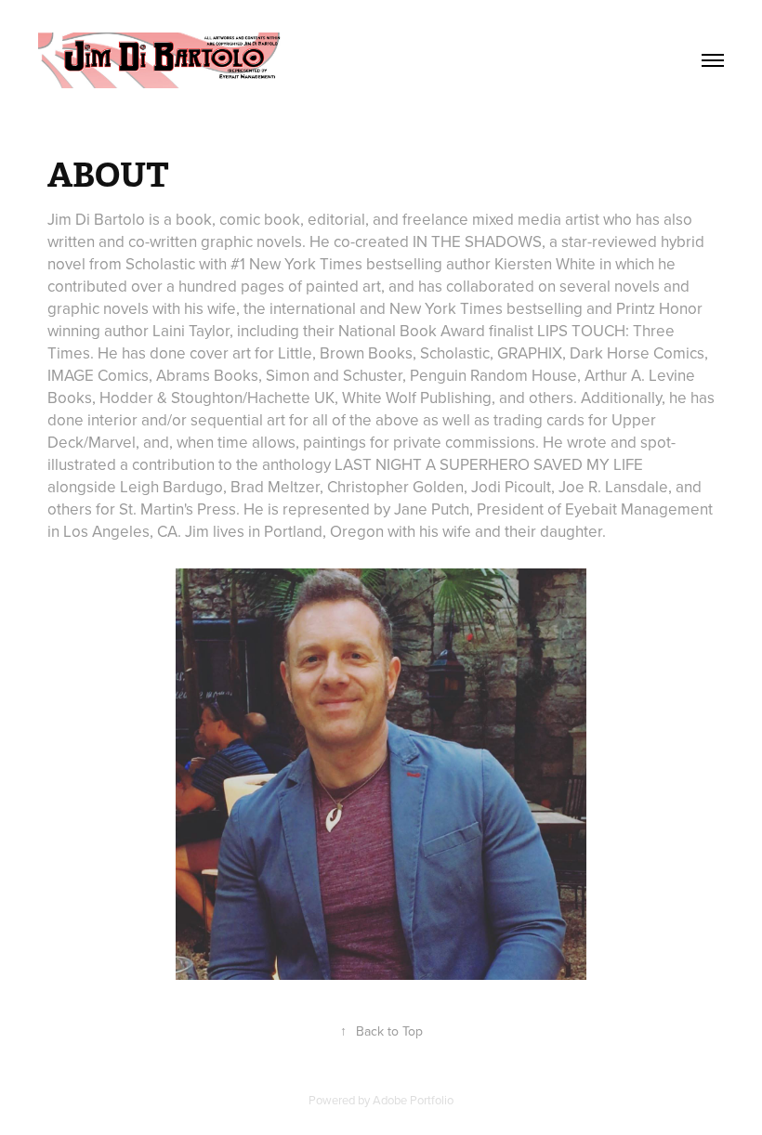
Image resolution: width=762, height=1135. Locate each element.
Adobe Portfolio (413, 1099)
